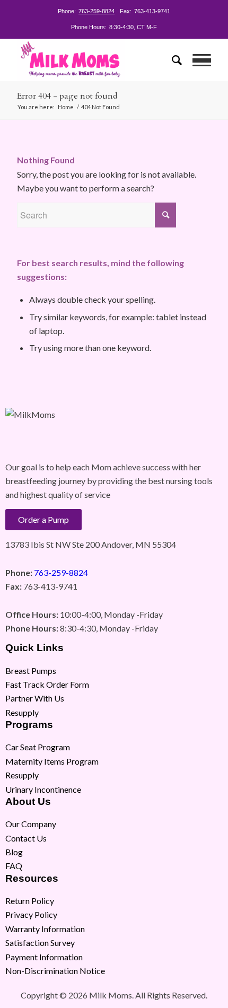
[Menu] (196, 60)
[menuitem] (171, 60)
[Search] (171, 60)
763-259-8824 (96, 11)
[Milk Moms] (94, 60)
